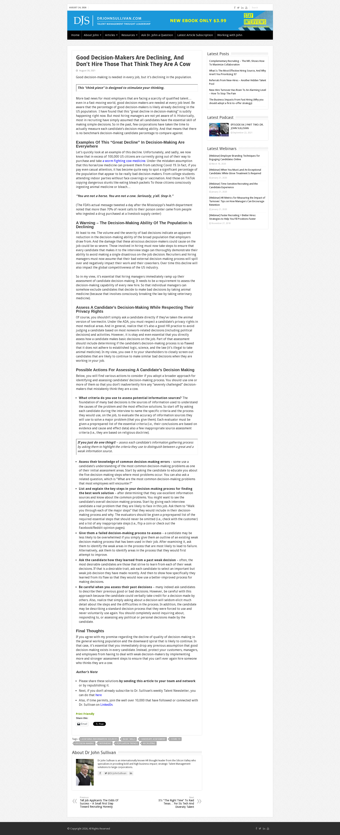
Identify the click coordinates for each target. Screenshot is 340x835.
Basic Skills (129, 739)
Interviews (105, 743)
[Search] (270, 7)
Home (75, 35)
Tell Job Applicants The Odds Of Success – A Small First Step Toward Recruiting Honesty (99, 802)
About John (91, 35)
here (98, 695)
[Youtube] (246, 7)
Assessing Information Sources (99, 739)
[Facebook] (235, 7)
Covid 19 (175, 739)
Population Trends (127, 743)
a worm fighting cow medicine (123, 161)
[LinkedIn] (242, 7)
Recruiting (149, 743)
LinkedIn (106, 705)
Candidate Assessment (153, 739)
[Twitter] (238, 7)
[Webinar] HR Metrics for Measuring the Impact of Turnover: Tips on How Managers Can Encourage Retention (237, 201)
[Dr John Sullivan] (170, 21)
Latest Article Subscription (195, 35)
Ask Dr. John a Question (157, 35)
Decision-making (84, 743)
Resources (128, 35)
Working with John (229, 35)
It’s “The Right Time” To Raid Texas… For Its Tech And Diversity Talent (176, 802)
